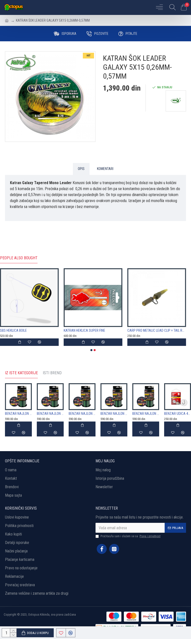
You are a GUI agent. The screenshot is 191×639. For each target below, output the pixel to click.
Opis (81, 169)
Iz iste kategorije (21, 373)
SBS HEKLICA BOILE (13, 330)
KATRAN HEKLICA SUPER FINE (84, 330)
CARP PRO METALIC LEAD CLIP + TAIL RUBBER (156, 330)
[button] (92, 350)
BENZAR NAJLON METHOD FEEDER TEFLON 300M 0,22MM (82, 414)
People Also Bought (19, 258)
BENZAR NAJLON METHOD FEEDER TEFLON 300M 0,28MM (145, 414)
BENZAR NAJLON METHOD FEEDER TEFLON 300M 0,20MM (50, 414)
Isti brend (52, 373)
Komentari (105, 169)
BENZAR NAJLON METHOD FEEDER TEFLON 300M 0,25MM (113, 414)
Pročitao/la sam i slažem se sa (130, 536)
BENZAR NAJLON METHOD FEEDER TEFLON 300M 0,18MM (18, 414)
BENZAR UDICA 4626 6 (177, 414)
